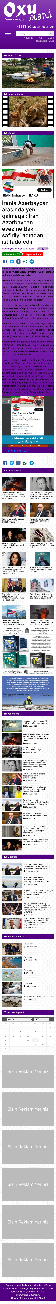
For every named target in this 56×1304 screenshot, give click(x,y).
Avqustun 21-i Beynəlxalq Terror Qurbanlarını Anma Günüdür (41, 570)
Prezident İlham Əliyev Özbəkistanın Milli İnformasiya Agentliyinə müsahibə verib (36, 802)
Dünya (5, 248)
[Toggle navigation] (8, 33)
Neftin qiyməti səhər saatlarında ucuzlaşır (32, 748)
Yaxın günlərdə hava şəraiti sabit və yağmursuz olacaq (35, 722)
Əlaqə (51, 41)
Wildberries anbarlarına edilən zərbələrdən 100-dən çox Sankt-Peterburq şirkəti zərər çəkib (14, 495)
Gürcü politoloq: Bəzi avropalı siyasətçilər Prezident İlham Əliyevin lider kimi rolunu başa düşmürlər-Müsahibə (37, 922)
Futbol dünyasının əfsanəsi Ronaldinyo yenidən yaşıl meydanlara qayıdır (34, 789)
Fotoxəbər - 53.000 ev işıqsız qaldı (39, 997)
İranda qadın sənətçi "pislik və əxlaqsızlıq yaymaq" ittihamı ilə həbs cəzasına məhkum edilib (13, 571)
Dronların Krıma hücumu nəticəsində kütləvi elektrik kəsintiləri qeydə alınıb (41, 622)
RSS (42, 1291)
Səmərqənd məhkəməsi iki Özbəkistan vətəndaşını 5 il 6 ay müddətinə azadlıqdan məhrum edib (35, 830)
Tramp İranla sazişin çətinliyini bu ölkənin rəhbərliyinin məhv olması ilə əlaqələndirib (13, 597)
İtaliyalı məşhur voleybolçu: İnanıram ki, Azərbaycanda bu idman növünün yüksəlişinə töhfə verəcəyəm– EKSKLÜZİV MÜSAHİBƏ (38, 908)
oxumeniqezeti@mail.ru (28, 1295)
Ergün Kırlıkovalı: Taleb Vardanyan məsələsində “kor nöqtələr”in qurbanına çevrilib (38, 893)
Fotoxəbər (28, 944)
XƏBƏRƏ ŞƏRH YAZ (17, 451)
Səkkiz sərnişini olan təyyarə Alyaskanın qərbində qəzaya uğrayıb (13, 622)
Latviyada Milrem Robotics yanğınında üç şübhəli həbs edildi (42, 545)
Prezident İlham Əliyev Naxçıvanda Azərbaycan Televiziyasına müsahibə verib (37, 879)
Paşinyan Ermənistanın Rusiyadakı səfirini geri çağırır (40, 521)
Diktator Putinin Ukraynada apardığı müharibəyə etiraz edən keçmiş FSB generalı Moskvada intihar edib (42, 495)
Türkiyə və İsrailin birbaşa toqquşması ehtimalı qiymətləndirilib (13, 521)
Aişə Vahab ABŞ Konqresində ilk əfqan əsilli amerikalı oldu (13, 545)
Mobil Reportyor (43, 26)
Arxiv (50, 38)
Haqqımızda (41, 41)
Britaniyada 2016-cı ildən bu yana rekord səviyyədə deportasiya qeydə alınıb (41, 596)
